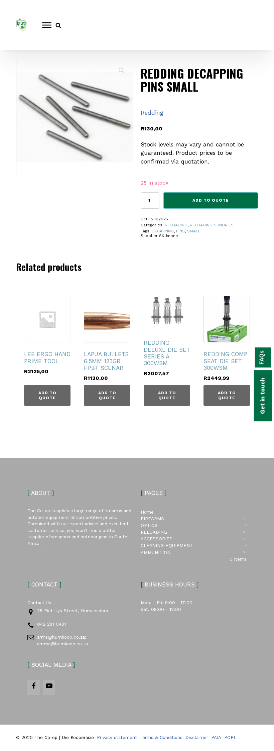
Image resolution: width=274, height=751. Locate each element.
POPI (229, 737)
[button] (122, 71)
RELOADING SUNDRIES (212, 225)
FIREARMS (194, 518)
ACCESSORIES (194, 538)
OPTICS (194, 525)
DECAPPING (163, 231)
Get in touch (262, 396)
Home (147, 512)
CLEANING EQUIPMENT (194, 545)
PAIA (216, 737)
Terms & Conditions (161, 737)
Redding (152, 112)
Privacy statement (117, 737)
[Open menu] (46, 25)
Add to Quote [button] (47, 395)
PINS (180, 231)
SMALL (193, 231)
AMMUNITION (194, 552)
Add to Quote (210, 200)
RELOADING (176, 225)
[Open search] (58, 25)
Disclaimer (196, 737)
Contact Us (39, 602)
